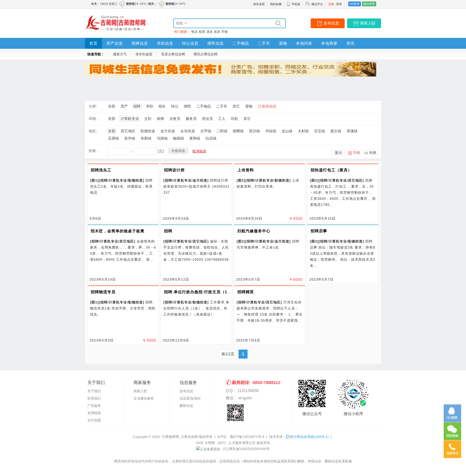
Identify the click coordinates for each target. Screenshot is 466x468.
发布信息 (331, 23)
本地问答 (304, 43)
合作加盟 (94, 420)
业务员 (174, 119)
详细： (94, 119)
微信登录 (369, 4)
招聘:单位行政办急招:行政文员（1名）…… (204, 292)
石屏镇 (113, 138)
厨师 (160, 119)
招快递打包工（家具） (331, 170)
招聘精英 (245, 292)
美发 (217, 31)
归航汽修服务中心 (253, 231)
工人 (221, 119)
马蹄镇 (162, 138)
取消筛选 (199, 151)
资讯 (350, 43)
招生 (162, 106)
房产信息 (114, 43)
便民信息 (215, 43)
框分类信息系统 (309, 437)
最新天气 (120, 54)
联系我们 (94, 398)
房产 (124, 106)
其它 (236, 106)
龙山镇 (287, 131)
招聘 (137, 106)
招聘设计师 (174, 170)
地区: (93, 131)
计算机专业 (130, 119)
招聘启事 (319, 231)
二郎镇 (221, 131)
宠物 (283, 43)
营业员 (207, 119)
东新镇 (146, 138)
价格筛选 (178, 151)
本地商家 (329, 43)
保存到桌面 (143, 54)
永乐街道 (187, 131)
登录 (339, 4)
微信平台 (317, 4)
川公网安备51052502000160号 (245, 449)
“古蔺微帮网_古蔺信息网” (180, 437)
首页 (93, 43)
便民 (187, 106)
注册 (331, 4)
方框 (356, 152)
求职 (149, 106)
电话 (194, 31)
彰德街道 (148, 131)
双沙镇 (254, 131)
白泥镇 (211, 138)
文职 (147, 119)
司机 (234, 119)
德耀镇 (238, 131)
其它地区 (128, 131)
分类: (93, 106)
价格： (94, 151)
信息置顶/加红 (190, 398)
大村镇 (303, 131)
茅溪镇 (352, 131)
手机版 (295, 4)
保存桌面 (259, 4)
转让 (174, 106)
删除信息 (186, 406)
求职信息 (165, 43)
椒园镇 (178, 138)
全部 (111, 106)
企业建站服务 (143, 398)
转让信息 (190, 43)
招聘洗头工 (101, 170)
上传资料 (245, 170)
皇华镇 (129, 138)
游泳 (209, 31)
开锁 (224, 31)
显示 (338, 152)
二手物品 (241, 43)
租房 (202, 31)
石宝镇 (319, 131)
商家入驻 (367, 23)
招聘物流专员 (103, 292)
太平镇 (205, 131)
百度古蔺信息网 (173, 54)
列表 (372, 152)
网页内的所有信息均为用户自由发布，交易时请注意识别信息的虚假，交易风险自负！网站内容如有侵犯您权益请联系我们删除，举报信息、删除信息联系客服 (233, 461)
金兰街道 (167, 131)
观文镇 (335, 131)
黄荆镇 (194, 138)
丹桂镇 (270, 131)
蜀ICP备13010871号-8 (247, 437)
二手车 (264, 43)
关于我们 (94, 391)
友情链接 (94, 413)
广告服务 (94, 406)
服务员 (191, 119)
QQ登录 (355, 4)
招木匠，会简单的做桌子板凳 (117, 231)
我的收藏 (276, 4)
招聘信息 (140, 43)
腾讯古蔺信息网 (205, 54)
